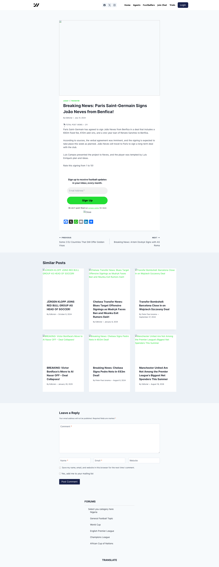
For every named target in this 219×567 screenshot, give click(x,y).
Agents (136, 5)
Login (183, 5)
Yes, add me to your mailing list (77, 473)
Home (127, 5)
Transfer (75, 101)
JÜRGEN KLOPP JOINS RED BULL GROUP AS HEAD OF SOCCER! (60, 305)
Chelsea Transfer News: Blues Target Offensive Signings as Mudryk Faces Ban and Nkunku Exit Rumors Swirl (109, 309)
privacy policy (93, 208)
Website (134, 460)
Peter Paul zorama (149, 314)
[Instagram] (114, 5)
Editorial (69, 118)
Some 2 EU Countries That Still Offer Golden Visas (81, 242)
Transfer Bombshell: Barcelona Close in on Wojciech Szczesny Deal (154, 305)
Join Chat (162, 5)
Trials (172, 5)
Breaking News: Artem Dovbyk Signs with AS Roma (137, 242)
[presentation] (63, 282)
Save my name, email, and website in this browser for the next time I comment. (98, 467)
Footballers (149, 5)
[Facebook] (104, 5)
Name (64, 460)
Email (98, 460)
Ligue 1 (66, 101)
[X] (109, 5)
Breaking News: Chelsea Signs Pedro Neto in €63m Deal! (109, 371)
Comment (66, 426)
